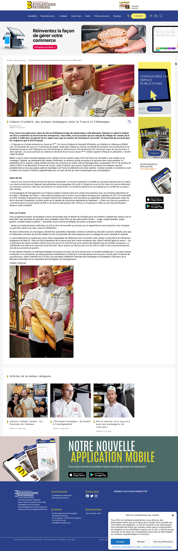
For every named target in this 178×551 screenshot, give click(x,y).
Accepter (120, 542)
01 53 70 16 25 (60, 520)
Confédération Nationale (62, 495)
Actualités (32, 16)
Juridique (63, 16)
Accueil (9, 60)
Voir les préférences (163, 542)
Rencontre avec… (48, 16)
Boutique (117, 16)
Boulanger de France (60, 498)
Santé (87, 16)
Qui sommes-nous (93, 513)
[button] (172, 515)
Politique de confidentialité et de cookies (126, 547)
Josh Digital (71, 540)
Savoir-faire (76, 16)
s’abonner (138, 16)
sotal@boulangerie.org (61, 523)
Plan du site (104, 540)
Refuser (141, 542)
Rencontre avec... (20, 60)
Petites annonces (101, 16)
